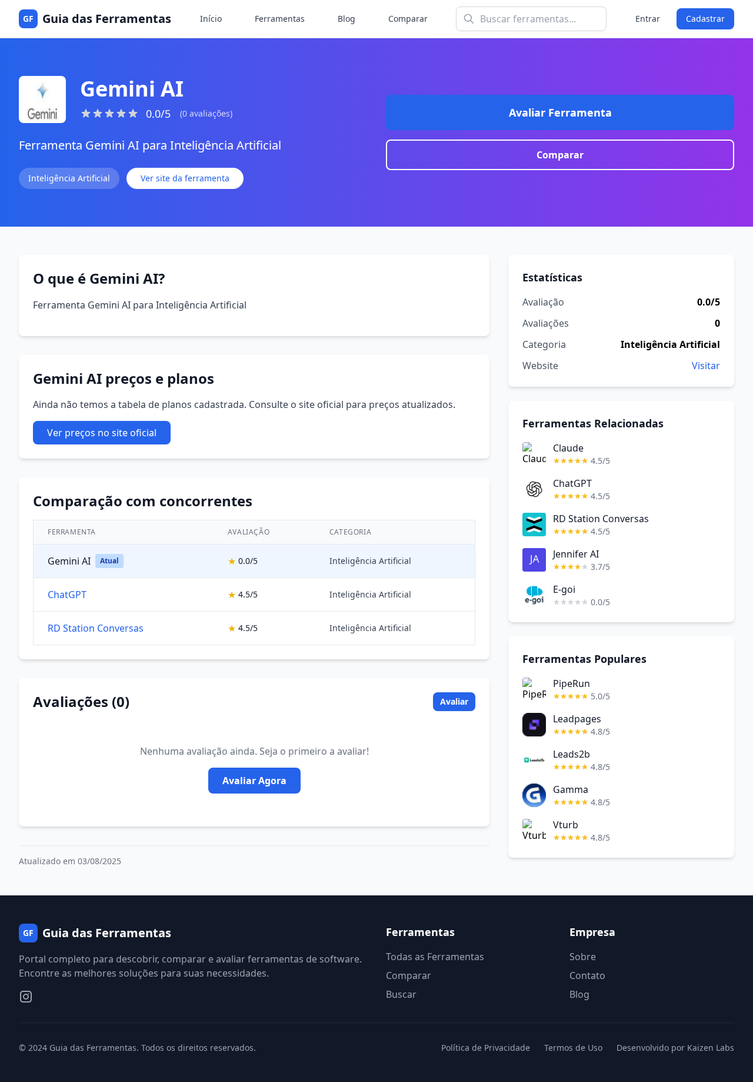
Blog (346, 18)
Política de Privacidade (485, 1047)
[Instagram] (26, 997)
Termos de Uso (573, 1047)
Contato (587, 975)
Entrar (647, 18)
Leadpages (577, 718)
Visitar (706, 365)
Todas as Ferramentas (435, 956)
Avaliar (454, 701)
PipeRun (571, 683)
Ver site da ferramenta (185, 178)
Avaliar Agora (254, 780)
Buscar (401, 994)
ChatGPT (67, 594)
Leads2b (571, 754)
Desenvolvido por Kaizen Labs (675, 1047)
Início (211, 18)
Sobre (582, 956)
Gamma (570, 789)
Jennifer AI (576, 553)
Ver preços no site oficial (101, 432)
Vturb (565, 824)
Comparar (408, 18)
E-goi (564, 589)
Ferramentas (280, 18)
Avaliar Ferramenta (560, 112)
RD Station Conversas (96, 628)
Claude (568, 448)
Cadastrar (705, 18)
